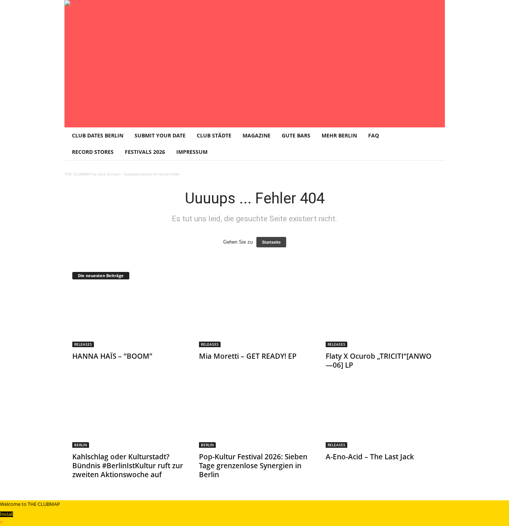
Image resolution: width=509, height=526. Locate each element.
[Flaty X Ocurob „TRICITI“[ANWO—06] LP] (381, 317)
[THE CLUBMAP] (254, 63)
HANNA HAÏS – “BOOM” (112, 356)
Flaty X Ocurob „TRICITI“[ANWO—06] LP (378, 360)
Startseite (271, 242)
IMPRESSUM (192, 151)
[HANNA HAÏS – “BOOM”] (128, 317)
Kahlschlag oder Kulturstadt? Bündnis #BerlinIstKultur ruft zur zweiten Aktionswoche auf (127, 465)
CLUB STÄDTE (214, 135)
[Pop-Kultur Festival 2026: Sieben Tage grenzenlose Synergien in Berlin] (255, 418)
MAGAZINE (257, 135)
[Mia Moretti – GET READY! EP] (255, 317)
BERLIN (80, 444)
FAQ (373, 135)
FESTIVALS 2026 (145, 151)
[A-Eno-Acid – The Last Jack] (381, 418)
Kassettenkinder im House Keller (152, 174)
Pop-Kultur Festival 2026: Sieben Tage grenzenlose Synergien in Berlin (253, 465)
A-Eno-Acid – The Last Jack (370, 457)
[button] (434, 144)
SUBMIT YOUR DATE (160, 135)
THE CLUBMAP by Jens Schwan (92, 174)
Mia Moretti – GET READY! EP (248, 356)
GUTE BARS (296, 135)
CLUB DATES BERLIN (97, 135)
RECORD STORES (93, 151)
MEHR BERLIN (339, 135)
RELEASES (83, 344)
